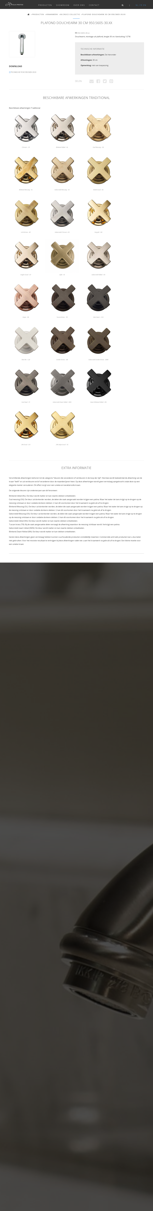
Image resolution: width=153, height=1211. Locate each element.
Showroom (62, 5)
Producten (45, 5)
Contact (94, 5)
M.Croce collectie (70, 14)
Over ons (79, 5)
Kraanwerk (52, 14)
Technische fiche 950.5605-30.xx (23, 72)
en (144, 5)
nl (137, 5)
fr (141, 5)
